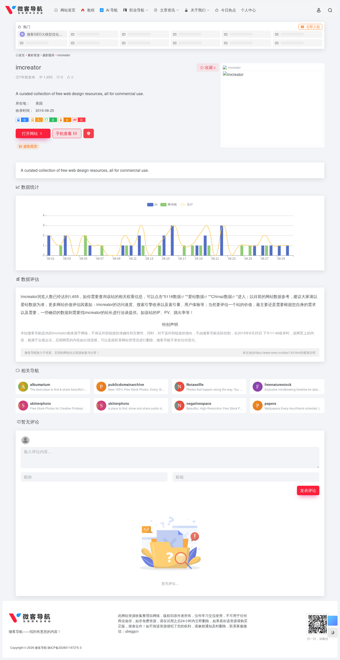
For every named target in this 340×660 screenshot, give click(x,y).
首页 (22, 55)
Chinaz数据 (221, 296)
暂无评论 (30, 421)
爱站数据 (196, 296)
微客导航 (41, 647)
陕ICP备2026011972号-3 (65, 647)
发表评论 (308, 490)
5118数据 (172, 296)
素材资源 (34, 55)
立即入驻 (313, 26)
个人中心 (248, 9)
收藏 (210, 67)
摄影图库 (49, 55)
